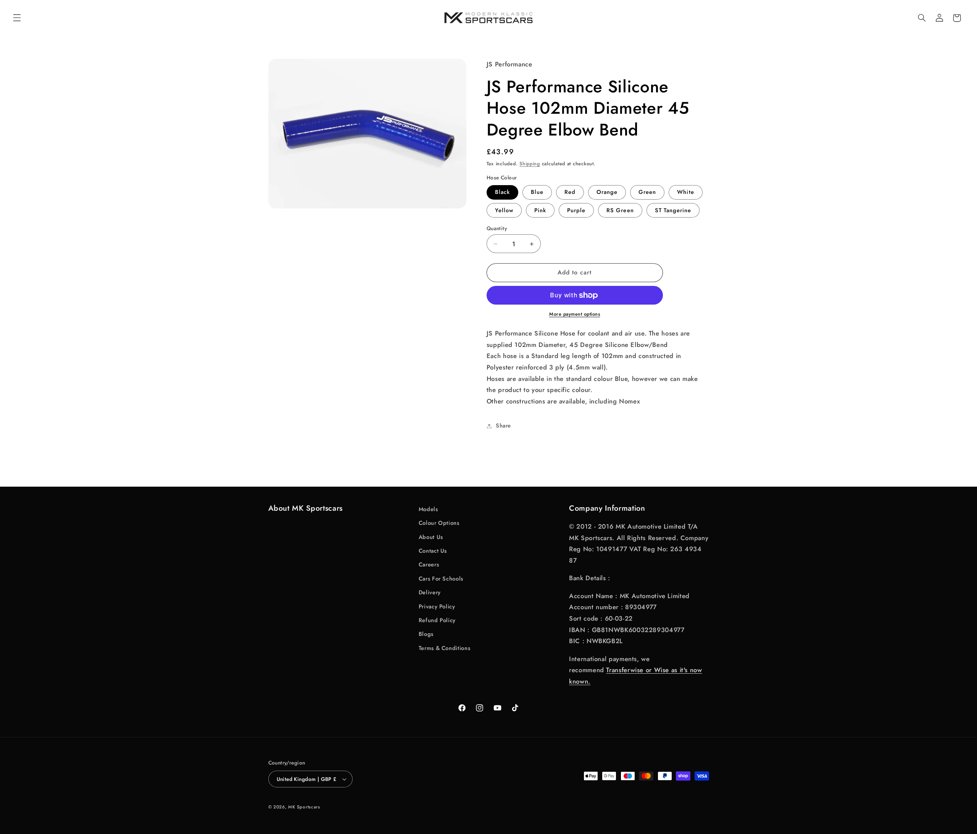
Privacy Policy (437, 606)
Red (570, 192)
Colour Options (439, 523)
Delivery (430, 592)
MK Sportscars (304, 807)
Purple (576, 210)
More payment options (574, 314)
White (685, 192)
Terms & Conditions (444, 648)
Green (647, 192)
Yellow (504, 210)
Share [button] (503, 425)
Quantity (497, 228)
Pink (540, 210)
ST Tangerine (673, 210)
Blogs (426, 634)
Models (428, 509)
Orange (607, 192)
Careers (429, 564)
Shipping (529, 163)
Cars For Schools (441, 578)
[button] (17, 18)
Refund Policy (437, 620)
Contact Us (433, 551)
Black (502, 192)
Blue (537, 192)
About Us (431, 537)
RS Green (620, 210)
